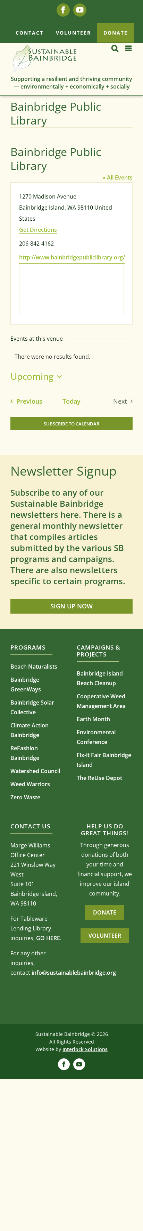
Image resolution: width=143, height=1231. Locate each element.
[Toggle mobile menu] (129, 48)
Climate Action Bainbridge (29, 730)
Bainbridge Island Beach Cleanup (100, 678)
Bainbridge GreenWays (25, 684)
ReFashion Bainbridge (24, 753)
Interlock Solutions (85, 1049)
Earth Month (93, 719)
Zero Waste (25, 797)
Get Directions (38, 229)
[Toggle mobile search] (114, 48)
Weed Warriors (30, 784)
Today (71, 401)
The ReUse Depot (99, 778)
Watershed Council (35, 771)
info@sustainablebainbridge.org (74, 972)
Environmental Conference (96, 737)
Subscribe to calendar (71, 423)
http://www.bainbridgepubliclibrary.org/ (72, 257)
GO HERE (48, 938)
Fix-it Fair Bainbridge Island (104, 760)
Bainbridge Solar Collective (32, 707)
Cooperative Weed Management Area (101, 701)
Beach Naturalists (33, 666)
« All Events (117, 177)
